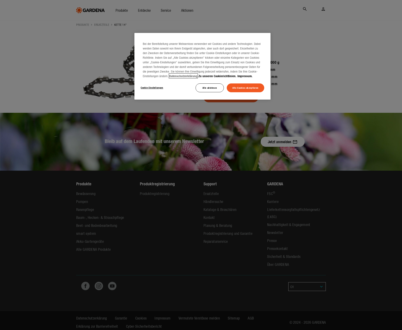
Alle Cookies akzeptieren (245, 87)
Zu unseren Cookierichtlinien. (217, 76)
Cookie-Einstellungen (152, 87)
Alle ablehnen (209, 87)
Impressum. (245, 76)
